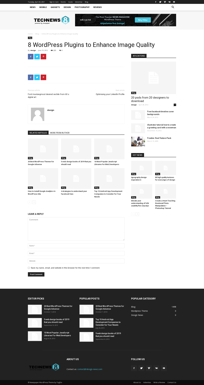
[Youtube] (174, 2)
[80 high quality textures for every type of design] (165, 168)
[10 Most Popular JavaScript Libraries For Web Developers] (109, 149)
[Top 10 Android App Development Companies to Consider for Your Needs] (109, 178)
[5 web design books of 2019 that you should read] (76, 149)
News (33, 7)
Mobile (43, 7)
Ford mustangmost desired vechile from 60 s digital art (48, 95)
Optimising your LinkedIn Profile (110, 94)
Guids (70, 2)
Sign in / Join (54, 2)
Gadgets (55, 7)
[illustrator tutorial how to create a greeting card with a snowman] (138, 128)
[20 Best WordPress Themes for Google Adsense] (43, 149)
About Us (137, 382)
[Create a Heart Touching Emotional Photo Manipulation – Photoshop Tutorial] (165, 191)
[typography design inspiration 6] (141, 168)
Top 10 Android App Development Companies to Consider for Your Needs (108, 194)
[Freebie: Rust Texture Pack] (138, 141)
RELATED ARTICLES (38, 133)
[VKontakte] (169, 2)
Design (67, 7)
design (33, 50)
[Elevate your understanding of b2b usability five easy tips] (141, 191)
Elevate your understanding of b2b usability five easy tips (140, 203)
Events (63, 2)
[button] (172, 7)
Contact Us (172, 382)
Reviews (97, 7)
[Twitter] (160, 2)
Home (30, 34)
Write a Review (159, 382)
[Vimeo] (165, 2)
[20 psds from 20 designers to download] (153, 78)
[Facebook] (156, 2)
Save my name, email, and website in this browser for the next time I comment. (65, 268)
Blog (86, 2)
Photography (82, 7)
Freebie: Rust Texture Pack (159, 138)
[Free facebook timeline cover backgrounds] (138, 115)
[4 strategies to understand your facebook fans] (76, 178)
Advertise (78, 2)
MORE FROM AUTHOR (60, 133)
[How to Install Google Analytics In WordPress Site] (43, 178)
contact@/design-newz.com (89, 369)
